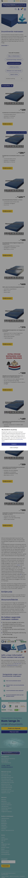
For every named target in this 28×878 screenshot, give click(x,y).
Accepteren (14, 444)
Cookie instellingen (14, 447)
